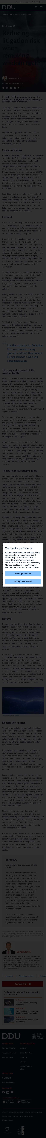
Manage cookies (23, 574)
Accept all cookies (23, 581)
